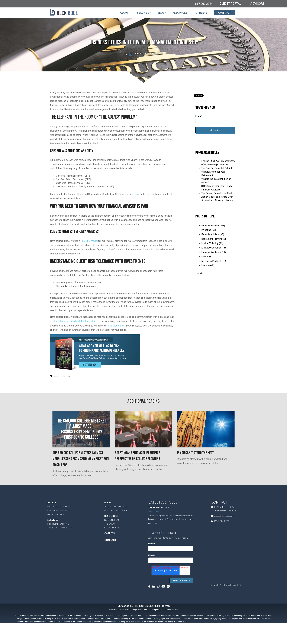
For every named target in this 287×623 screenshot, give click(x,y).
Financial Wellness (213, 252)
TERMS (139, 606)
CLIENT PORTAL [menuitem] (112, 527)
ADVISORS (257, 3)
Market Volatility (212, 243)
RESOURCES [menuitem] (111, 515)
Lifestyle (207, 265)
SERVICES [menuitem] (52, 519)
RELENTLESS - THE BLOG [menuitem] (116, 506)
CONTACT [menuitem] (110, 539)
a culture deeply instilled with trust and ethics (73, 321)
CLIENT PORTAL (230, 3)
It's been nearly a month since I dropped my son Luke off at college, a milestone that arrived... (80, 463)
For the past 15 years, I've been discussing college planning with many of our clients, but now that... (141, 460)
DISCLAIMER (152, 606)
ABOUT (124, 12)
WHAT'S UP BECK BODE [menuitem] (116, 510)
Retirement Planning (214, 238)
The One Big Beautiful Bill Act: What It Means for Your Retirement (216, 172)
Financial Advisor (212, 234)
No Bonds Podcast (213, 261)
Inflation (208, 256)
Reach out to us (115, 325)
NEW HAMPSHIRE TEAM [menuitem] (58, 510)
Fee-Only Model (89, 241)
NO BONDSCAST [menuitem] (112, 520)
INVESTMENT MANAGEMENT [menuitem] (61, 527)
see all (198, 273)
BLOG (161, 12)
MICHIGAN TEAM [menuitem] (55, 514)
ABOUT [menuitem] (51, 502)
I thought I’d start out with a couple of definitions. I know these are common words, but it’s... (203, 457)
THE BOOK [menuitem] (109, 523)
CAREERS (201, 12)
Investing (208, 229)
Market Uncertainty (213, 247)
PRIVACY (165, 606)
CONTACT (224, 12)
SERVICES (143, 12)
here (137, 194)
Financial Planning (62, 376)
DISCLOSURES (125, 606)
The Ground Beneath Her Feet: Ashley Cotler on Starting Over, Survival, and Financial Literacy (217, 197)
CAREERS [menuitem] (109, 533)
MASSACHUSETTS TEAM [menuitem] (59, 506)
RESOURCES (179, 12)
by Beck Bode (135, 53)
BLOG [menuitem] (107, 502)
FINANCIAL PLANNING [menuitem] (58, 523)
